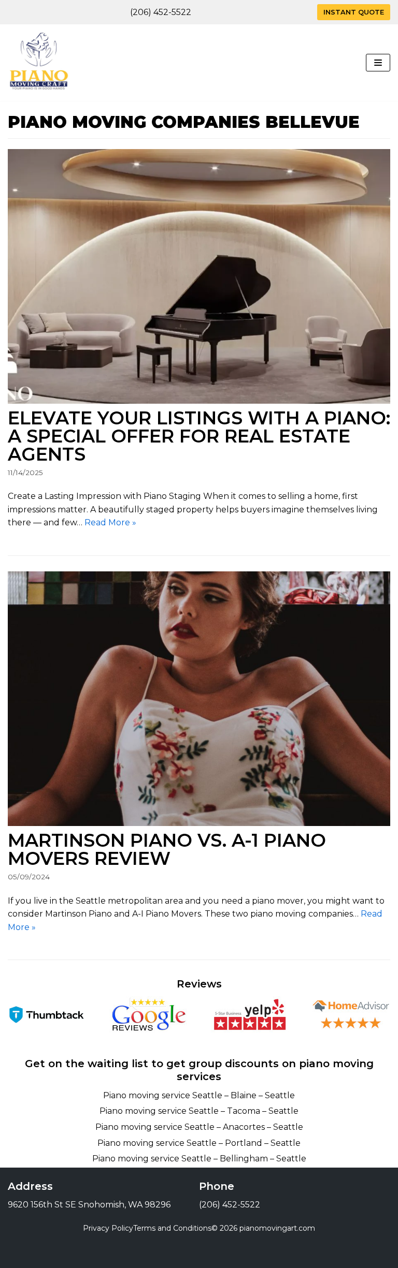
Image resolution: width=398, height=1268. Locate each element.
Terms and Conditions (172, 1228)
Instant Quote (353, 12)
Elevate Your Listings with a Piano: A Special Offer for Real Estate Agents (199, 436)
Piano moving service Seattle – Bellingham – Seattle (199, 1158)
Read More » (110, 522)
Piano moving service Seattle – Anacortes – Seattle (199, 1127)
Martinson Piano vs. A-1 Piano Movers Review (167, 849)
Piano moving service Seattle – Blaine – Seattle (199, 1095)
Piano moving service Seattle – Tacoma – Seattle (199, 1111)
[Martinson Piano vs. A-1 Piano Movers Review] (199, 698)
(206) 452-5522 (160, 12)
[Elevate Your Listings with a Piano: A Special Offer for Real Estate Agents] (199, 276)
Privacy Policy (108, 1228)
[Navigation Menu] (378, 62)
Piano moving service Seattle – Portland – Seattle (199, 1143)
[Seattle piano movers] (39, 63)
